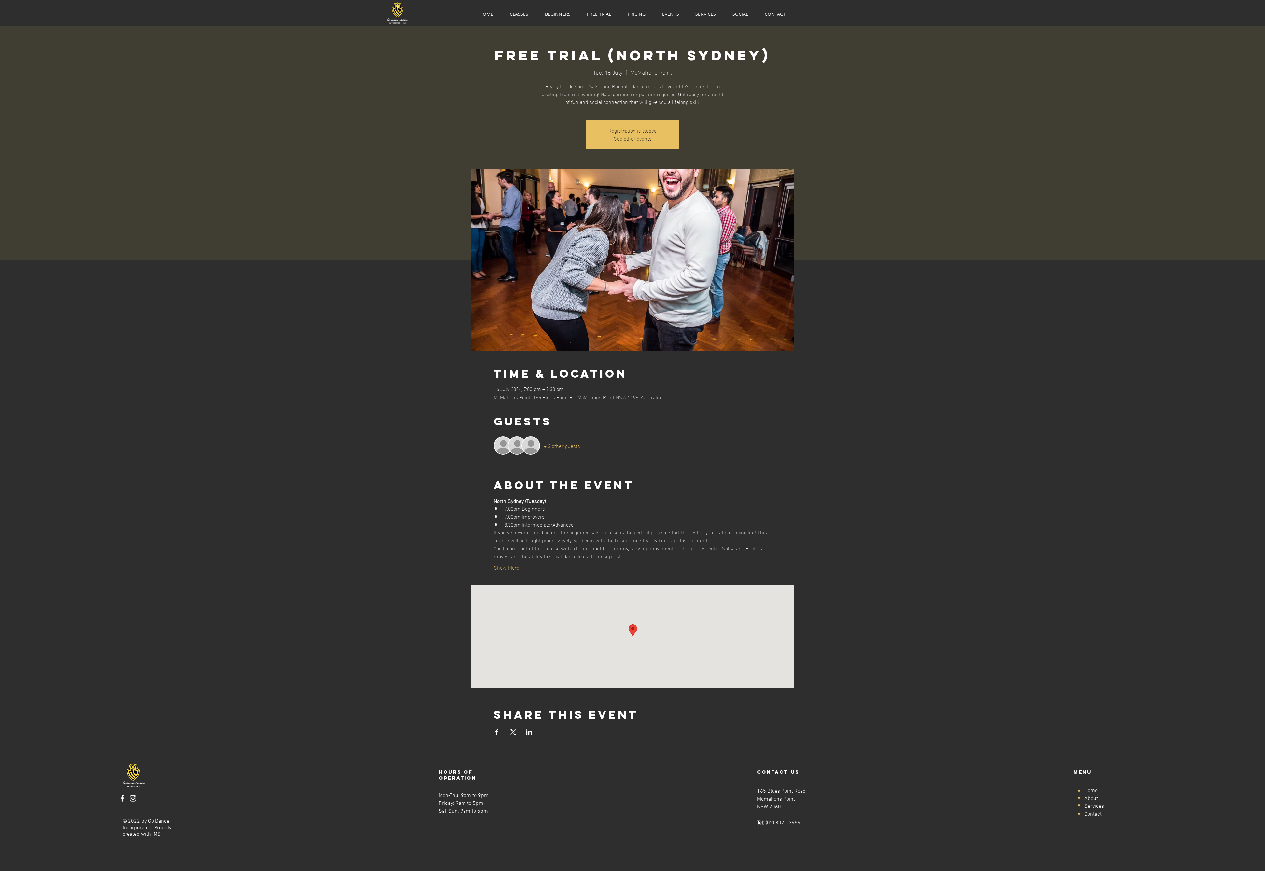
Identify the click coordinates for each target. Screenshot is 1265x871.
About (1091, 798)
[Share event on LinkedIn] (529, 732)
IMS (156, 834)
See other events (633, 138)
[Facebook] (122, 798)
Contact (1093, 814)
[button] (519, 14)
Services (1094, 806)
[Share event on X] (513, 732)
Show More (506, 567)
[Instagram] (133, 798)
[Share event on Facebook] (497, 732)
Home (1091, 790)
